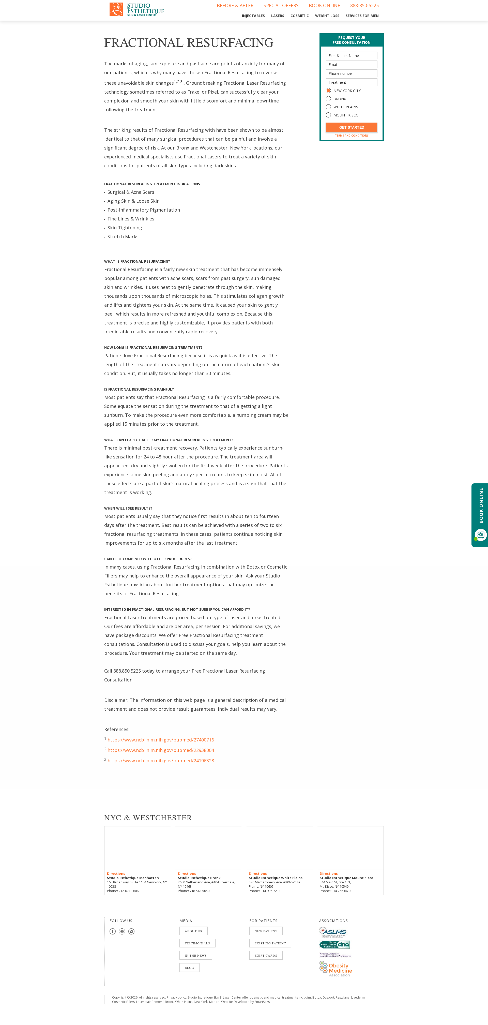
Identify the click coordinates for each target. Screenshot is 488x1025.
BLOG (189, 967)
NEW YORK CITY (347, 90)
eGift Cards (266, 955)
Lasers (277, 15)
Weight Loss (327, 15)
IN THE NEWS (196, 955)
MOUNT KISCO (346, 115)
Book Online (324, 5)
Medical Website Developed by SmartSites (239, 1002)
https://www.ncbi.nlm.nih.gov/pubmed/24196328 (161, 760)
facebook (113, 931)
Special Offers (281, 5)
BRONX (339, 98)
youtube (122, 931)
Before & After (235, 5)
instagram (131, 931)
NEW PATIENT (266, 931)
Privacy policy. (177, 997)
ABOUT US (193, 931)
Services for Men (362, 15)
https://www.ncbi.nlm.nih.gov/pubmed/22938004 (161, 750)
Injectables (253, 15)
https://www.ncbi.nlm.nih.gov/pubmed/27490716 (161, 740)
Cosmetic (300, 15)
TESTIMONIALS (197, 943)
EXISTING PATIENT (270, 943)
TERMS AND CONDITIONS (352, 135)
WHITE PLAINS (345, 107)
